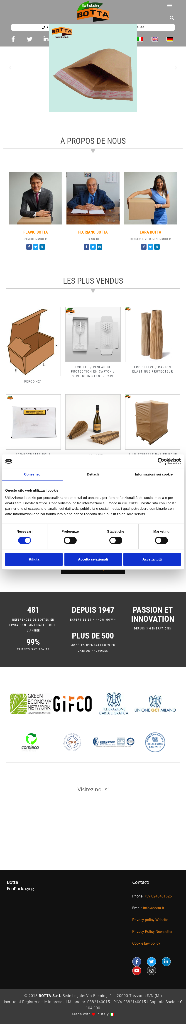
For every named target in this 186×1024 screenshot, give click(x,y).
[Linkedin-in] (166, 961)
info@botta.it (154, 908)
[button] (170, 5)
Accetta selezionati (93, 559)
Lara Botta (150, 232)
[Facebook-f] (29, 247)
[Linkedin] (42, 247)
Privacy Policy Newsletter (152, 931)
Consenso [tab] (32, 474)
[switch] (70, 540)
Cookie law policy (146, 943)
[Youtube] (136, 970)
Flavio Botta (35, 232)
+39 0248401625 (158, 896)
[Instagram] (151, 970)
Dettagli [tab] (93, 474)
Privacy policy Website (150, 920)
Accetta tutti (152, 559)
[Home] (93, 11)
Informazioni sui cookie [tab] (153, 474)
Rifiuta (34, 559)
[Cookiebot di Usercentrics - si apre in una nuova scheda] (161, 461)
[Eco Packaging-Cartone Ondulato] (93, 68)
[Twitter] (35, 247)
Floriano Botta (93, 232)
